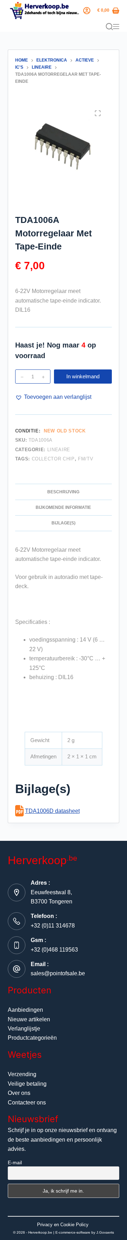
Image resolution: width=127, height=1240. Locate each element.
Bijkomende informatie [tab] (63, 507)
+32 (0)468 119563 (54, 950)
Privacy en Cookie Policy (63, 1224)
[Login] (86, 10)
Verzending (22, 1074)
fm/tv (85, 458)
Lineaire (58, 449)
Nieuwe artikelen (29, 1019)
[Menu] (116, 26)
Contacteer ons (27, 1103)
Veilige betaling (27, 1084)
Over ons (19, 1093)
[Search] (109, 26)
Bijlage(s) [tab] (63, 523)
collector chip (53, 458)
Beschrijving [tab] (63, 491)
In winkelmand (82, 376)
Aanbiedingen (25, 1010)
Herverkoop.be (40, 1232)
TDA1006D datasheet (52, 811)
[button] (53, 397)
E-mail (15, 1162)
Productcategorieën (32, 1038)
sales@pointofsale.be (58, 973)
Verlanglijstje (24, 1029)
